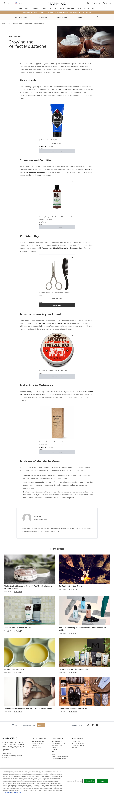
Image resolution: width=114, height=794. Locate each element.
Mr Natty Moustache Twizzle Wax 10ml (53, 371)
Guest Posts (82, 17)
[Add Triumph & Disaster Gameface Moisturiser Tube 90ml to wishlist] (72, 406)
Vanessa (38, 516)
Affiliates (54, 752)
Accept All (103, 781)
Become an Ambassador (59, 758)
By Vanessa (18, 592)
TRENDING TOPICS (14, 36)
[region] (57, 781)
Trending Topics (62, 17)
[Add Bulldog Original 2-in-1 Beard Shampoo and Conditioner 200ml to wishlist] (72, 181)
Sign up (40, 725)
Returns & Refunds (38, 743)
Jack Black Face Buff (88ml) (49, 140)
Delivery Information (38, 741)
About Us (55, 747)
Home (3, 23)
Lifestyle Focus (42, 17)
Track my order (36, 747)
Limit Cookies (90, 781)
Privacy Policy (76, 741)
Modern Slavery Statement (60, 756)
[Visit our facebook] (88, 725)
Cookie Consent (6, 753)
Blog (9, 23)
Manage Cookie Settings (74, 781)
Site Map (75, 747)
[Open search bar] (88, 3)
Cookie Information (78, 745)
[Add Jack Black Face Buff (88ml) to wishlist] (72, 104)
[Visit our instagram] (97, 725)
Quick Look (57, 305)
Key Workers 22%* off (58, 743)
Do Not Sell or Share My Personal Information (12, 756)
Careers (54, 750)
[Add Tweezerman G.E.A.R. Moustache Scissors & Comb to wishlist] (72, 257)
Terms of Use (17, 792)
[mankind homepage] (57, 3)
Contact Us (35, 745)
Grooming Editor (21, 17)
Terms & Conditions (78, 743)
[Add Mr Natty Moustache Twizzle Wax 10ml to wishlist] (72, 335)
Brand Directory (57, 741)
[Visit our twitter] (93, 725)
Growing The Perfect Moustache (34, 23)
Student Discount (57, 745)
